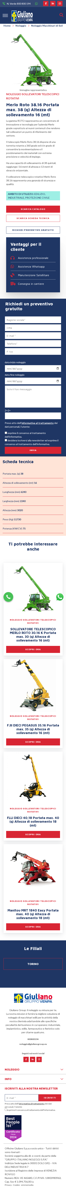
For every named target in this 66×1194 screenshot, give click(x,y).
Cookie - (17, 1185)
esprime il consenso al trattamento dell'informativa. (31, 1110)
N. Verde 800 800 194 (19, 3)
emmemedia (27, 1185)
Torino (33, 964)
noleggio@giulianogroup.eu (33, 1044)
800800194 (33, 1039)
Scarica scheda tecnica (33, 218)
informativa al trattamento (37, 422)
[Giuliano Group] (22, 15)
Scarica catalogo (33, 209)
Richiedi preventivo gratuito (33, 230)
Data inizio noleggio (15, 362)
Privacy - (9, 1185)
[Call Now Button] (8, 597)
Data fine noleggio (14, 374)
